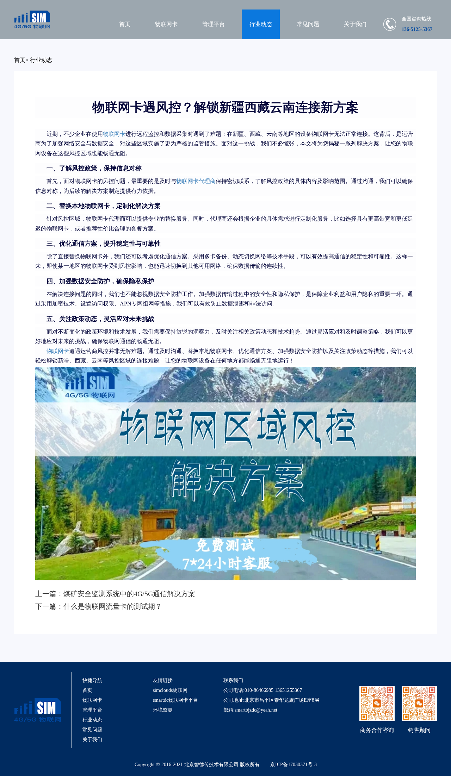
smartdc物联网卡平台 (175, 700)
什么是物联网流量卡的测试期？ (112, 606)
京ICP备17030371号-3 (293, 764)
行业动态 (260, 24)
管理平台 (213, 24)
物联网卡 (166, 24)
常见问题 (308, 24)
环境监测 (163, 710)
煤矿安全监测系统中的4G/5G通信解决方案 (129, 594)
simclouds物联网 (170, 690)
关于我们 (355, 24)
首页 (124, 24)
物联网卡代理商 (196, 181)
